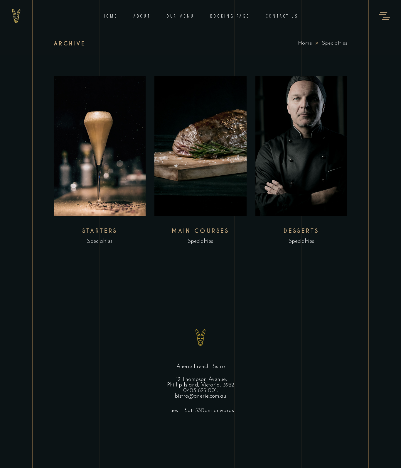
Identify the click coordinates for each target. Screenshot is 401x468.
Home (305, 43)
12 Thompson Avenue (201, 379)
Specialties (99, 241)
